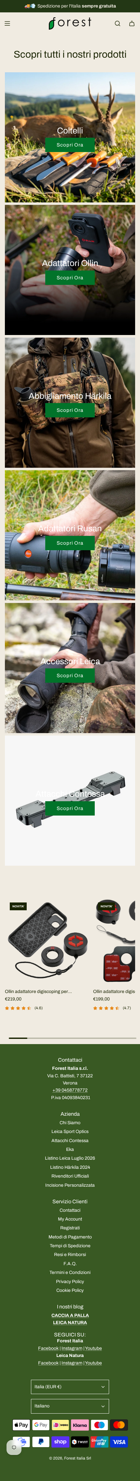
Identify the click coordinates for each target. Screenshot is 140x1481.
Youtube (93, 1348)
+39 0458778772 (70, 1090)
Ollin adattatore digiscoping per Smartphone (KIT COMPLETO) (36, 992)
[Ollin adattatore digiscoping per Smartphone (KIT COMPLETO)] (48, 941)
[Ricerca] (117, 23)
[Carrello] (132, 23)
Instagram (72, 1348)
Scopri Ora (70, 144)
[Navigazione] (7, 23)
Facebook (48, 1348)
